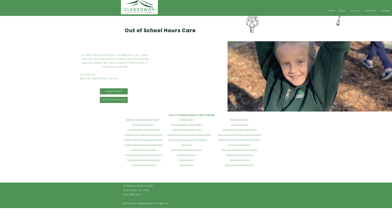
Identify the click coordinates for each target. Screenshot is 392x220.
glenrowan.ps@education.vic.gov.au (98, 78)
